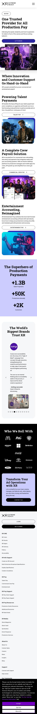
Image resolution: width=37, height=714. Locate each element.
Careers (4, 651)
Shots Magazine (6, 622)
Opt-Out (18, 707)
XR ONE (4, 533)
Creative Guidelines (7, 570)
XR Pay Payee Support (8, 598)
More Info (18, 711)
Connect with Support (8, 670)
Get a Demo (18, 526)
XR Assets (5, 540)
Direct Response (6, 632)
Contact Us (18, 500)
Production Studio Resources (10, 606)
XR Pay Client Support (8, 595)
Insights (4, 657)
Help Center (5, 673)
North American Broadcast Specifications (13, 564)
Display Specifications (8, 567)
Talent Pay (5, 580)
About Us (4, 645)
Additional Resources (8, 609)
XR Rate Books (6, 612)
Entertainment (6, 587)
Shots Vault (5, 625)
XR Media (5, 619)
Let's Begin (18, 41)
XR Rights (4, 543)
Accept (18, 703)
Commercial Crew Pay (8, 583)
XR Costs (4, 537)
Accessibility (5, 553)
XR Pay (4, 577)
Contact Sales (6, 648)
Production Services (7, 635)
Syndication (5, 628)
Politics (4, 550)
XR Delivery (5, 546)
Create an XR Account (8, 561)
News (3, 654)
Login (18, 521)
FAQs (3, 661)
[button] (33, 3)
